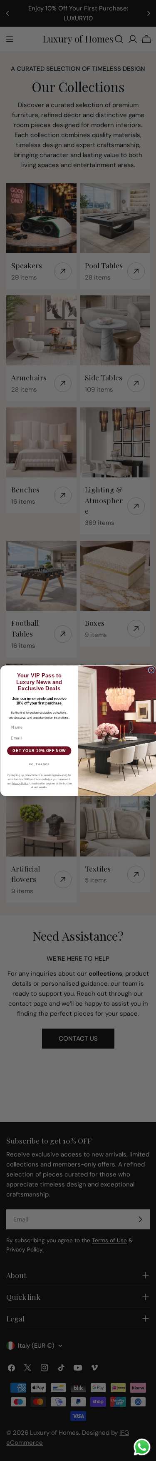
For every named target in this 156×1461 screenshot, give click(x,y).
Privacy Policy (19, 783)
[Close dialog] (151, 670)
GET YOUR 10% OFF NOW (39, 750)
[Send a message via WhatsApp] (142, 1447)
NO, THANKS (39, 764)
